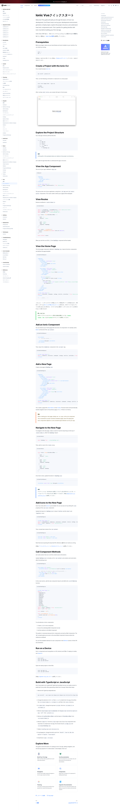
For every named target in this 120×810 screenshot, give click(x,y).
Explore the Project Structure (106, 18)
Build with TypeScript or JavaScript (107, 35)
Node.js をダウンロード (61, 58)
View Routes (103, 22)
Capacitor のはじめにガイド (45, 676)
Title (43, 317)
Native (35, 5)
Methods (66, 640)
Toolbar (39, 317)
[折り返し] (74, 258)
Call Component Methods (106, 31)
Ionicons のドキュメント (57, 546)
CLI (32, 5)
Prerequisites (103, 15)
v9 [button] (77, 5)
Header (69, 315)
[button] (9, 9)
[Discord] (116, 5)
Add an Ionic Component (105, 25)
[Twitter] (113, 5)
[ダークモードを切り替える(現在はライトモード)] (111, 5)
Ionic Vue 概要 (50, 36)
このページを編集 (41, 795)
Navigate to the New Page (106, 28)
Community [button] (96, 5)
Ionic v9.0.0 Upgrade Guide (44, 5)
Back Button (51, 407)
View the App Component (106, 20)
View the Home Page (105, 23)
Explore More (103, 36)
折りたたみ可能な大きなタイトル (51, 304)
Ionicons (48, 505)
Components (27, 5)
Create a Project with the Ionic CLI (107, 17)
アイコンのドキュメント (44, 546)
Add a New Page (104, 26)
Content (50, 317)
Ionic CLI (48, 69)
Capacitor (40, 653)
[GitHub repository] (118, 5)
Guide (21, 5)
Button (37, 329)
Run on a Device (104, 33)
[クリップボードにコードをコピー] (76, 51)
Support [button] (102, 5)
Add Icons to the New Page (106, 30)
